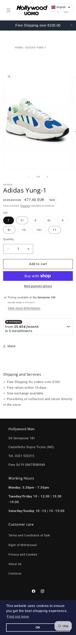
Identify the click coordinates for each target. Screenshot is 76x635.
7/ (22, 220)
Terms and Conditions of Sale (29, 535)
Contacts (15, 573)
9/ (9, 230)
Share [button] (11, 346)
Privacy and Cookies (22, 554)
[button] (18, 617)
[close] (71, 25)
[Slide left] (28, 176)
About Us (15, 564)
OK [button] (38, 627)
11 (55, 230)
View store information (24, 308)
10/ (41, 231)
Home (19, 47)
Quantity (8, 239)
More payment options (38, 286)
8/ (51, 221)
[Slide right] (47, 176)
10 (26, 231)
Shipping (25, 206)
